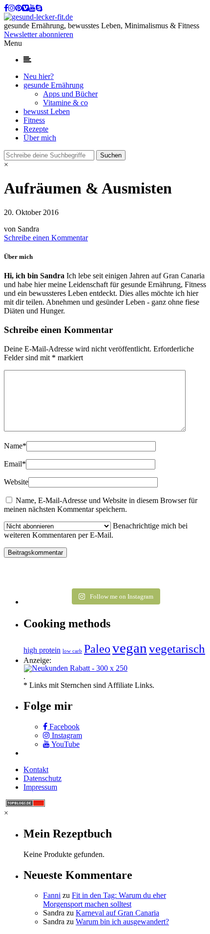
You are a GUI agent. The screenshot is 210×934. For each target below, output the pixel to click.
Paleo (97, 648)
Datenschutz (42, 778)
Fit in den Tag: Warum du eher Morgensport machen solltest (104, 899)
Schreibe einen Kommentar (46, 238)
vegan (129, 648)
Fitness (34, 120)
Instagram (66, 735)
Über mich (39, 138)
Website (16, 482)
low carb (72, 651)
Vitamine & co (65, 102)
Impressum (40, 787)
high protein (42, 650)
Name (15, 446)
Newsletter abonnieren (38, 34)
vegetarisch (177, 648)
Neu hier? (38, 76)
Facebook (63, 726)
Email (15, 464)
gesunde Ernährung (53, 85)
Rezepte (35, 129)
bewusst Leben (46, 111)
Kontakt (35, 769)
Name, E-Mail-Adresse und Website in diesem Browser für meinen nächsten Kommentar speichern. (100, 504)
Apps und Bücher (70, 94)
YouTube (65, 744)
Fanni (52, 895)
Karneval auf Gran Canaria (117, 913)
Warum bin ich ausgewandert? (122, 921)
